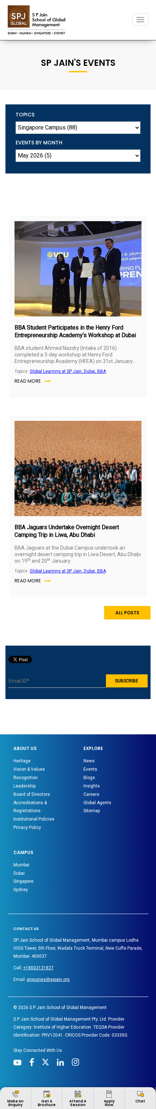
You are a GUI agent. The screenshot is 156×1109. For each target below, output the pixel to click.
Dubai (19, 873)
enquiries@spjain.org (48, 979)
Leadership (24, 786)
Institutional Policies (33, 819)
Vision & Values (29, 769)
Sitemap (91, 810)
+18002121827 (38, 967)
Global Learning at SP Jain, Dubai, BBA (68, 371)
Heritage (21, 760)
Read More (28, 381)
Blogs (89, 777)
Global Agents (97, 802)
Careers (91, 794)
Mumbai (21, 864)
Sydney (20, 889)
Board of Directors (31, 794)
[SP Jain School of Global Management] (38, 20)
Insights (91, 786)
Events (90, 769)
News (89, 760)
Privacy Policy (27, 827)
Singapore (23, 881)
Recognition (25, 777)
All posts (127, 613)
